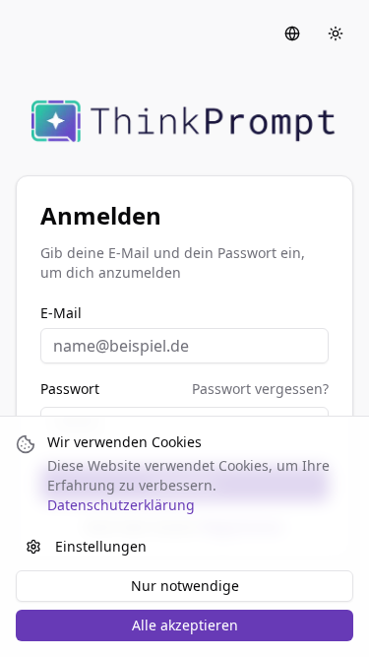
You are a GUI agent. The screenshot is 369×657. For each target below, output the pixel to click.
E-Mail (61, 313)
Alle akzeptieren (185, 625)
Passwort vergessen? (260, 388)
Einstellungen (101, 546)
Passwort (69, 389)
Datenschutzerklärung (121, 504)
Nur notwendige (185, 585)
